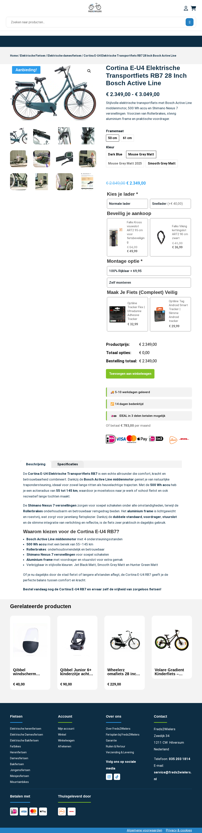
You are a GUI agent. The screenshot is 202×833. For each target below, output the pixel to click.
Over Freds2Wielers (118, 728)
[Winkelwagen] (193, 8)
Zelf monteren (120, 282)
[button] (89, 71)
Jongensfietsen (20, 770)
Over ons (113, 716)
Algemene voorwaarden (144, 830)
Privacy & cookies (179, 830)
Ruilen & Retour (115, 746)
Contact (160, 716)
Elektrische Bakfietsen (24, 740)
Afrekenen (64, 746)
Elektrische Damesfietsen (26, 734)
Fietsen (16, 716)
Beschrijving (35, 464)
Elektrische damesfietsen (64, 55)
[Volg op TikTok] (117, 777)
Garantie (111, 740)
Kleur (110, 147)
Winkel (62, 734)
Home (14, 55)
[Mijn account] (186, 8)
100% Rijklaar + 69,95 (125, 271)
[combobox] (99, 22)
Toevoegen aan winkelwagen (130, 374)
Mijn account (66, 728)
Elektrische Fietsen (32, 55)
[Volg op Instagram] (109, 777)
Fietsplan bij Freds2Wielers (122, 734)
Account (65, 716)
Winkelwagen (66, 740)
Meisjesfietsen (19, 776)
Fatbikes (15, 746)
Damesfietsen (19, 758)
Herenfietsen (18, 752)
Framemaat (115, 131)
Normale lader (119, 204)
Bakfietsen (17, 764)
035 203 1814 (179, 759)
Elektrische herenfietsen (25, 728)
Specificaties (67, 464)
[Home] (95, 12)
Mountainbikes (19, 782)
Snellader (159, 204)
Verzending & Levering (120, 752)
